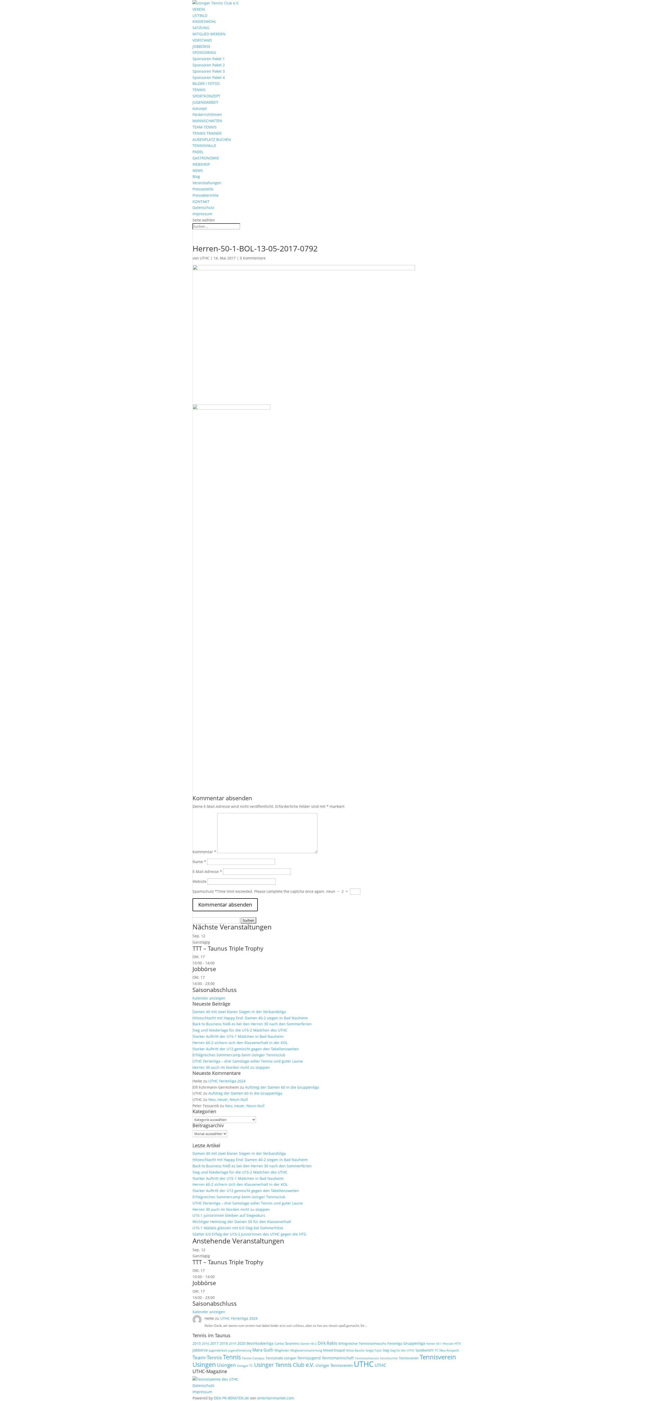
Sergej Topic (374, 1350)
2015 (197, 1343)
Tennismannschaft (338, 1357)
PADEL (198, 151)
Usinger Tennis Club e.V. (284, 1364)
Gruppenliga (414, 1343)
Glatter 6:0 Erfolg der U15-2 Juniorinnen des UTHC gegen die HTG (249, 1234)
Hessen (448, 1344)
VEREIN (199, 9)
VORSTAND (202, 40)
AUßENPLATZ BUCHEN (212, 139)
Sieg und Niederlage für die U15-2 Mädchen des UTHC (240, 1030)
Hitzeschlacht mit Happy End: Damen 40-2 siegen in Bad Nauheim (250, 1017)
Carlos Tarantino (286, 1343)
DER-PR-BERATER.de (231, 1398)
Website (200, 881)
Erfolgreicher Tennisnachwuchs (362, 1343)
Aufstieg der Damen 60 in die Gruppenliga (282, 1087)
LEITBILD (200, 15)
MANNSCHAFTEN (207, 120)
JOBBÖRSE (201, 46)
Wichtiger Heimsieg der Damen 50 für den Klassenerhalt (242, 1221)
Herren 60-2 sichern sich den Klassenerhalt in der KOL (240, 1042)
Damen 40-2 (308, 1344)
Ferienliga (394, 1343)
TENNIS (199, 89)
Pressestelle (203, 189)
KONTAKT (201, 201)
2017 (214, 1343)
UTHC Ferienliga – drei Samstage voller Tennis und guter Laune (248, 1061)
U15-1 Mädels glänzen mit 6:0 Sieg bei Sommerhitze (238, 1227)
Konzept (200, 108)
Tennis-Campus (253, 1358)
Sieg (386, 1350)
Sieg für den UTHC (402, 1350)
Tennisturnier (389, 1358)
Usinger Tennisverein (334, 1365)
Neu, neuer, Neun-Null (228, 1099)
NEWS (198, 170)
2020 (241, 1343)
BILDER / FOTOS (206, 83)
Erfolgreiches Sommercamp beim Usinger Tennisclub (239, 1054)
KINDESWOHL (204, 21)
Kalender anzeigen (209, 998)
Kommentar (204, 851)
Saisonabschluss (215, 990)
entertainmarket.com (275, 1398)
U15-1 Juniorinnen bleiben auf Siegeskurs (229, 1215)
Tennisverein (409, 1358)
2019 (232, 1344)
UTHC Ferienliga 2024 (227, 1080)
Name (199, 861)
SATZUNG (201, 27)
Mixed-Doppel (334, 1350)
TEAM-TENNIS (205, 127)
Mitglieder (281, 1350)
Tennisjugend (309, 1357)
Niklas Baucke (355, 1350)
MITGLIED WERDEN (209, 34)
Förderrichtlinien (207, 114)
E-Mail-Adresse (207, 871)
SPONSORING (204, 52)
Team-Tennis (207, 1357)
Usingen (226, 1365)
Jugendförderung (239, 1350)
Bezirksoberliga (260, 1343)
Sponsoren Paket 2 (209, 65)
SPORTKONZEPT (206, 96)
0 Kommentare (253, 258)
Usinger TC (245, 1366)
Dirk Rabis (327, 1343)
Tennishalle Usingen (281, 1358)
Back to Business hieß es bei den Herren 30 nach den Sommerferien (252, 1023)
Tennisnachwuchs (367, 1358)
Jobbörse (204, 969)
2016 (205, 1344)
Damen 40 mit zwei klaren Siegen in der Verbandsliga (239, 1011)
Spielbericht (424, 1350)
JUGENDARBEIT (206, 102)
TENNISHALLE (204, 145)
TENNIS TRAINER (207, 133)
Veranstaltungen (207, 182)
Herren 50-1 (434, 1344)
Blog (196, 176)
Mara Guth (262, 1350)
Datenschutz (203, 207)
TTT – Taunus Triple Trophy (228, 948)
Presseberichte (206, 195)
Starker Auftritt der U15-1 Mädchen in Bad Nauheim (238, 1036)
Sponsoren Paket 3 (209, 71)
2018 (224, 1343)
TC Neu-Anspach (447, 1350)
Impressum (202, 213)
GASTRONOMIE (206, 158)
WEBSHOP (201, 164)
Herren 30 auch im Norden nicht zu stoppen (231, 1067)
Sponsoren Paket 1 (209, 58)
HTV (458, 1343)
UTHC (204, 258)
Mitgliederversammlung (306, 1350)
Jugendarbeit (218, 1350)
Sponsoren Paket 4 (209, 77)
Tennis (232, 1357)
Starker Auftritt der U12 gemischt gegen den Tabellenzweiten (246, 1048)
